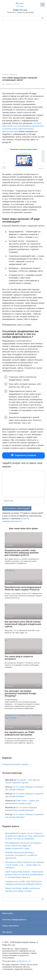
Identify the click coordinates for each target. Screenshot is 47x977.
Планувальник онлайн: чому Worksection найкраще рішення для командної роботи (22, 552)
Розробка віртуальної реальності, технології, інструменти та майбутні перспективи (21, 855)
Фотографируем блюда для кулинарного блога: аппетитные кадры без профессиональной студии (23, 845)
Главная (5, 74)
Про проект (7, 932)
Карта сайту (7, 913)
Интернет (13, 74)
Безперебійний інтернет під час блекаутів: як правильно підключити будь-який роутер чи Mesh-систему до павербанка (24, 836)
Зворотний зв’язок (10, 926)
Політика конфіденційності (14, 919)
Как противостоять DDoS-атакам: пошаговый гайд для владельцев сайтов (23, 624)
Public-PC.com (20, 10)
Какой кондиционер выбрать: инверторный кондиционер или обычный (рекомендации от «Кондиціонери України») (24, 874)
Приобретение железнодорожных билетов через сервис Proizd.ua (23, 588)
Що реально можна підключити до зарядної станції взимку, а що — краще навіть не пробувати (24, 865)
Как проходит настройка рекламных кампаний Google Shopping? (20, 693)
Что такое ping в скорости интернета (19, 657)
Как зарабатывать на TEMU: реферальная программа (20, 733)
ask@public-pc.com (23, 961)
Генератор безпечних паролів (15, 764)
